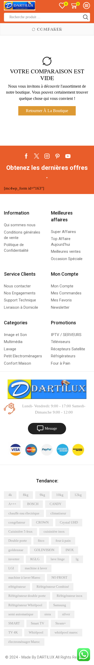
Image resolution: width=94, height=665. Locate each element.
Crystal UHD (69, 522)
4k (10, 495)
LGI (11, 568)
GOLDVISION (44, 550)
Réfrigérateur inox (70, 596)
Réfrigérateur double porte (27, 596)
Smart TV (37, 623)
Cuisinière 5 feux (20, 531)
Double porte (17, 541)
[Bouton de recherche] (85, 17)
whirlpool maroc (66, 632)
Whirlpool (36, 632)
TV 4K (13, 632)
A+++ (12, 504)
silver (66, 614)
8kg (25, 495)
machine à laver (36, 568)
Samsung (59, 605)
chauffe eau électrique (23, 513)
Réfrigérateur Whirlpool (25, 605)
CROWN (42, 522)
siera (47, 614)
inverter (13, 559)
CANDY (55, 504)
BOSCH (32, 504)
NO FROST (59, 577)
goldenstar (15, 550)
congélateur (16, 522)
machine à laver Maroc (24, 577)
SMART (14, 623)
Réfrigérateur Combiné (53, 587)
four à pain (63, 541)
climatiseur (58, 513)
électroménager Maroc (24, 642)
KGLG (34, 559)
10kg (59, 495)
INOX (70, 550)
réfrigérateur (17, 587)
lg (77, 559)
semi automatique (20, 614)
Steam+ (60, 623)
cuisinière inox (54, 531)
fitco (41, 541)
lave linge (58, 559)
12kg (78, 495)
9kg (42, 495)
